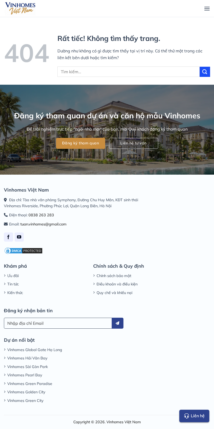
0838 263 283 (41, 215)
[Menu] (207, 8)
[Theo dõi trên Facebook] (8, 237)
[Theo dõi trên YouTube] (19, 237)
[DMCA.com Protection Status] (23, 250)
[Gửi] (205, 72)
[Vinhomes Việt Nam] (20, 8)
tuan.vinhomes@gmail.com (43, 224)
